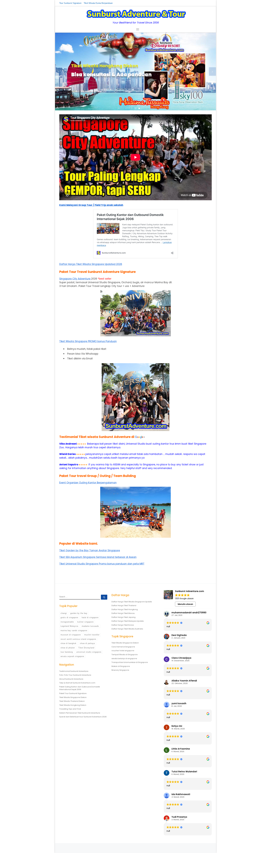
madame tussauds (90, 626)
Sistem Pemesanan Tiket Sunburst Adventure (79, 713)
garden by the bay (78, 613)
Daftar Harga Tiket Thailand (124, 605)
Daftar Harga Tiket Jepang (124, 617)
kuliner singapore (85, 622)
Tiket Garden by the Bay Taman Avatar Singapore (89, 550)
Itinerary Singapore (120, 670)
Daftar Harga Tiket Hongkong (125, 609)
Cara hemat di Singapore (123, 647)
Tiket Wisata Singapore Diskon (73, 697)
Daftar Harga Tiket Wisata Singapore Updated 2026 (90, 264)
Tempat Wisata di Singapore (125, 654)
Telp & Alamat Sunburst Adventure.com (77, 683)
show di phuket (68, 648)
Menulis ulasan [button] (185, 604)
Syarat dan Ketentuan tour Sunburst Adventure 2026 (83, 716)
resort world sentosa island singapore (78, 639)
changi (64, 613)
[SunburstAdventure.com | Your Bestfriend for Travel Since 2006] (135, 13)
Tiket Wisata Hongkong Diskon (72, 705)
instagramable (67, 622)
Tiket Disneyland (86, 648)
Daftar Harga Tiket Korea (123, 625)
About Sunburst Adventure (71, 679)
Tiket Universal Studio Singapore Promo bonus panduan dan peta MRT (101, 563)
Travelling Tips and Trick (70, 709)
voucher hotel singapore (123, 650)
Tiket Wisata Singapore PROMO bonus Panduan (88, 341)
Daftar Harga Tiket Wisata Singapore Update (132, 601)
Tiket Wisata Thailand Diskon (72, 701)
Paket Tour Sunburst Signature (73, 693)
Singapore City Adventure (75, 278)
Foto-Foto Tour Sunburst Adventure (75, 675)
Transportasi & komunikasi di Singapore (130, 662)
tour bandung (67, 652)
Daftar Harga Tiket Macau (123, 613)
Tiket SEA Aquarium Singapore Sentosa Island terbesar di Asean (97, 557)
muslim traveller (92, 635)
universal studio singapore (88, 652)
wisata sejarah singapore (72, 656)
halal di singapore (90, 618)
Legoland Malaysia (69, 626)
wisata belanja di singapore (124, 658)
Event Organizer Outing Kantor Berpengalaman (88, 482)
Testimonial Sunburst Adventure (73, 671)
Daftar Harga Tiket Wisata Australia (127, 629)
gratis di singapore (69, 618)
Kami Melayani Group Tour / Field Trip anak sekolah (91, 205)
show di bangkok (68, 643)
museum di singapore (71, 635)
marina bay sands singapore (74, 631)
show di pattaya (87, 643)
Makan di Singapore (121, 666)
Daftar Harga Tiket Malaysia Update (128, 621)
